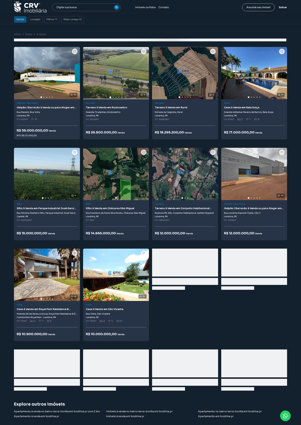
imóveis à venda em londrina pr (125, 416)
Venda (20, 19)
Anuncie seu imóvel (258, 7)
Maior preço (71, 19)
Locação (35, 19)
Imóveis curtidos (145, 7)
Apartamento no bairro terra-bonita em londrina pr (230, 411)
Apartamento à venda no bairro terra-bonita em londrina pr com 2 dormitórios (62, 411)
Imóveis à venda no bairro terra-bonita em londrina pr (139, 411)
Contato (164, 7)
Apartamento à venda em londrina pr (36, 416)
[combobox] (86, 7)
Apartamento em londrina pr (216, 416)
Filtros (50, 19)
